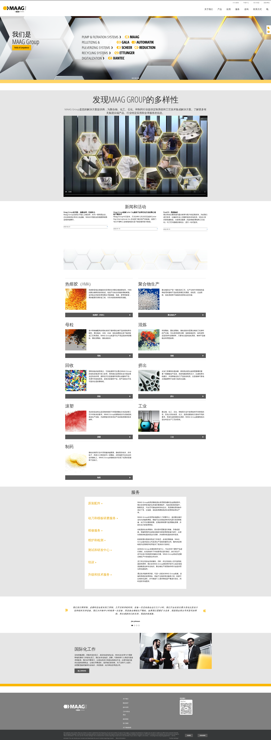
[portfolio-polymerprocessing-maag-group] (148, 289)
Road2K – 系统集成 (170, 212)
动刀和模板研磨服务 (102, 518)
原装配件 (94, 503)
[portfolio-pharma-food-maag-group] (75, 452)
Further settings (173, 738)
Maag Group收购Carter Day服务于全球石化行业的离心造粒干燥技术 (134, 213)
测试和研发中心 (99, 550)
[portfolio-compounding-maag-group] (148, 330)
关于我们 (125, 699)
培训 (91, 562)
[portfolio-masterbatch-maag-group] (75, 330)
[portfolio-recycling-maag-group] (75, 371)
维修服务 (94, 530)
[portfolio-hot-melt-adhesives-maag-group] (75, 289)
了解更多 (112, 53)
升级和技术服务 (99, 574)
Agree (189, 735)
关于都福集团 (127, 727)
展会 (124, 715)
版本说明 (125, 707)
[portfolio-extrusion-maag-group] (148, 371)
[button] (267, 9)
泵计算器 (125, 723)
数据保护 (125, 703)
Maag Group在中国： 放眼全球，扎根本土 (79, 212)
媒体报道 (125, 719)
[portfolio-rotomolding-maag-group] (75, 411)
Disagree (202, 735)
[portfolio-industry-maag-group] (148, 411)
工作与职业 (126, 711)
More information (121, 738)
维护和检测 (95, 540)
